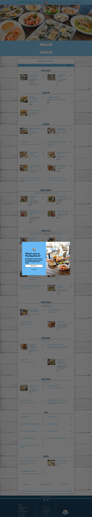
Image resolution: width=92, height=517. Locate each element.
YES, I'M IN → (34, 266)
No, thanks (34, 269)
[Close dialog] (69, 243)
